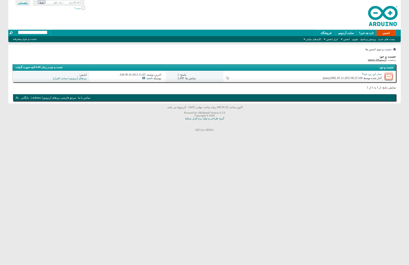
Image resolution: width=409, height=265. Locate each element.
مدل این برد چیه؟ (372, 74)
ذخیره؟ (78, 8)
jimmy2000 (329, 78)
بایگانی (25, 97)
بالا (17, 97)
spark (150, 78)
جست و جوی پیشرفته (25, 38)
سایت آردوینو (346, 33)
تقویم (355, 39)
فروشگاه (326, 33)
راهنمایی (23, 3)
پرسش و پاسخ (368, 39)
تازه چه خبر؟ (366, 33)
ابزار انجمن (332, 39)
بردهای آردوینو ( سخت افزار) (70, 78)
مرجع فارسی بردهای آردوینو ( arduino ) (53, 97)
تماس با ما (84, 97)
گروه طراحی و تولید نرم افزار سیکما (204, 118)
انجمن (386, 33)
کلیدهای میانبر (313, 39)
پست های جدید (386, 39)
